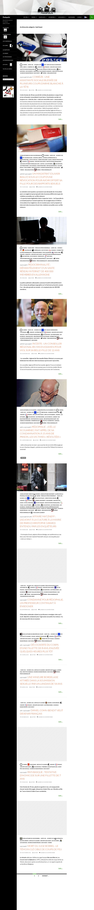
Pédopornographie (26, 258)
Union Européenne (53, 260)
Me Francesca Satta (37, 419)
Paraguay (41, 256)
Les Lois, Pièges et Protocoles (47, 69)
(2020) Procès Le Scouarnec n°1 (46, 410)
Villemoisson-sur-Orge (27, 596)
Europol (28, 254)
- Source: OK (37, 64)
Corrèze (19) (31, 67)
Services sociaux (57, 71)
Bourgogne (28, 157)
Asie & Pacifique (39, 498)
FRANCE (47, 67)
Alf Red (32, 90)
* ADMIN (24, 64)
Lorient (55, 417)
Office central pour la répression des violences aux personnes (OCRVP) (39, 507)
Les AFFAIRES (48, 163)
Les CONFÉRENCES (7, 41)
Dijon (50, 159)
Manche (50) (29, 336)
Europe (39, 67)
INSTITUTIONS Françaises (27, 69)
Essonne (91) (23, 587)
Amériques (37, 250)
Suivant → (45, 876)
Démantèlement (37, 252)
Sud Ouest (36, 73)
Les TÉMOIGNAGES (7, 56)
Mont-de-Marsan (27, 672)
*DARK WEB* (30, 248)
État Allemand (46, 252)
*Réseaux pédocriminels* (42, 248)
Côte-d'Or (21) (33, 159)
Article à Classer (39, 585)
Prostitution (35, 167)
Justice (42, 163)
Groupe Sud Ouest (55, 67)
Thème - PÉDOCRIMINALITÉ (44, 169)
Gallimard (49, 500)
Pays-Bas (49, 256)
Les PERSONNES (24, 165)
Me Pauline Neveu (51, 165)
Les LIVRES (37, 505)
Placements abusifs (45, 71)
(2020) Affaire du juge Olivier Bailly (30, 155)
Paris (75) (43, 508)
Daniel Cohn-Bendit (53, 702)
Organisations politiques (41, 336)
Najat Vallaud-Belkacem (35, 592)
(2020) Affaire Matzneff (47, 494)
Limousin (36, 71)
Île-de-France (40, 502)
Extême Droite (39, 332)
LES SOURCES (61, 17)
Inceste (22, 334)
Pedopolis (6, 17)
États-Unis (57, 252)
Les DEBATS (5, 53)
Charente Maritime (54, 412)
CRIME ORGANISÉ (43, 159)
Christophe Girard (50, 498)
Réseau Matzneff (52, 508)
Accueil (26, 17)
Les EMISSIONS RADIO (8, 60)
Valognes (34, 340)
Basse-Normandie (51, 330)
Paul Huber (27, 167)
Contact (79, 17)
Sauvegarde (71, 17)
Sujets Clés (42, 17)
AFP (45, 64)
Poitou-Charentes (48, 420)
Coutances (23, 332)
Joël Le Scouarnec (49, 414)
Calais (33, 636)
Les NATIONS (52, 17)
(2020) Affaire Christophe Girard (30, 494)
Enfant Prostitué (57, 159)
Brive (25, 67)
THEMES (33, 17)
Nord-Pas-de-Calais (48, 638)
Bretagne (44, 412)
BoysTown (44, 250)
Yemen (50, 842)
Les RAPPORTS (6, 49)
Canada (53, 250)
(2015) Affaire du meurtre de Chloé (32, 634)
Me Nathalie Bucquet (50, 419)
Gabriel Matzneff (40, 500)
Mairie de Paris (30, 507)
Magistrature (41, 165)
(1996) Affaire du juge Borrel (31, 838)
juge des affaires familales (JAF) (30, 163)
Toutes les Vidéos (7, 68)
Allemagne (27, 250)
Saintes (56, 420)
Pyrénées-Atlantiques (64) (49, 766)
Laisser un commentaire (44, 90)
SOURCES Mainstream (26, 73)
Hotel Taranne (28, 502)
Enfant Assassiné (41, 636)
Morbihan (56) (35, 420)
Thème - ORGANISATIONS (49, 73)
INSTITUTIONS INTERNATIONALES (52, 254)
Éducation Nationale (51, 585)
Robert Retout (54, 336)
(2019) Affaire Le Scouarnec (28, 410)
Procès (23, 457)
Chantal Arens (37, 157)
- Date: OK (30, 64)
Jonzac (58, 414)
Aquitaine (33, 764)
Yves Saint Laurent (39, 512)
